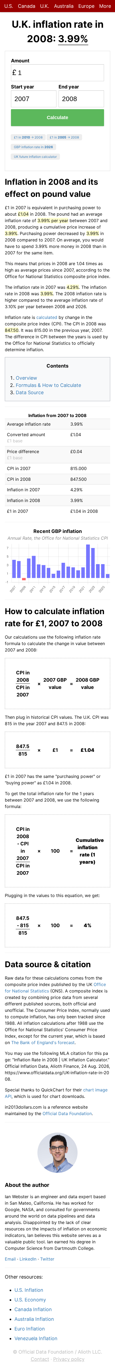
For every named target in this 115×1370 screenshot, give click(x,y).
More (105, 6)
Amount (20, 60)
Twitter (47, 1259)
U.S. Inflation (28, 1290)
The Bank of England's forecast (43, 1042)
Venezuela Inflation (35, 1338)
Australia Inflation (34, 1319)
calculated (46, 317)
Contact (40, 1359)
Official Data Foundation (67, 1113)
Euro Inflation (29, 1329)
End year (69, 87)
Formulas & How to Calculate (48, 385)
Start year (22, 87)
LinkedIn (28, 1259)
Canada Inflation (33, 1309)
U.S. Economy (30, 1300)
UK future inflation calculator (35, 157)
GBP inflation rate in (33, 147)
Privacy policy (69, 1359)
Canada (26, 6)
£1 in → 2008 (28, 137)
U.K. (44, 6)
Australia (64, 6)
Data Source (30, 392)
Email (10, 1259)
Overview (26, 378)
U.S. (8, 6)
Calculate (57, 117)
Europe (86, 6)
